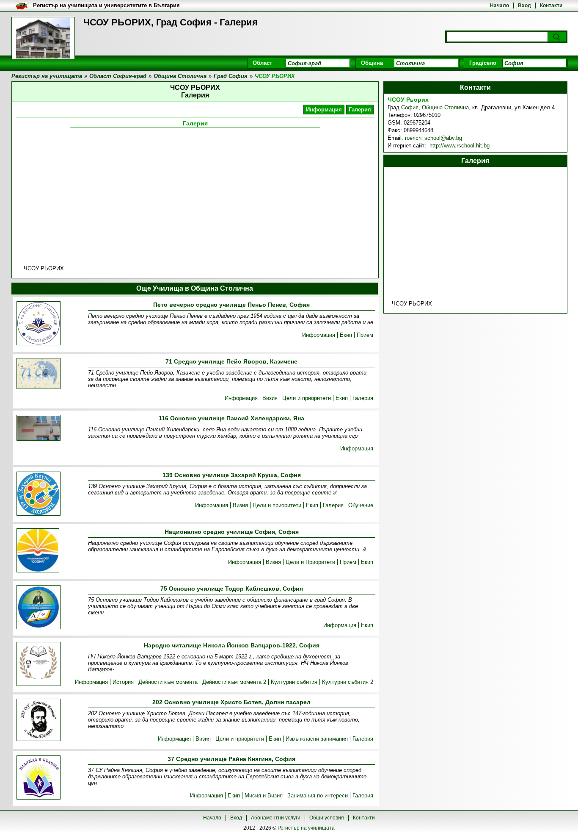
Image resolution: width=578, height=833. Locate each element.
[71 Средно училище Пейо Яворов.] (39, 374)
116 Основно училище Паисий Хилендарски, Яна (231, 418)
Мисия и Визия (264, 795)
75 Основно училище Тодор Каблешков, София (231, 588)
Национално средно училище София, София (232, 531)
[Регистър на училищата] (43, 38)
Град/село (482, 63)
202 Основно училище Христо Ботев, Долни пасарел (231, 702)
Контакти (551, 5)
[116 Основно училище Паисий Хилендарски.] (39, 428)
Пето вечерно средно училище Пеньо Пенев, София (231, 304)
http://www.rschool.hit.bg (459, 145)
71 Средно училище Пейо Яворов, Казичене (231, 361)
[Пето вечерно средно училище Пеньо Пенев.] (39, 324)
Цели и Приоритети (310, 562)
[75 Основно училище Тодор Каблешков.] (39, 607)
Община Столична (445, 107)
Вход (524, 5)
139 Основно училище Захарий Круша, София (231, 475)
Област (262, 63)
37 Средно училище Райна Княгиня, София (231, 758)
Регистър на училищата (306, 828)
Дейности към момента (168, 682)
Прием (365, 335)
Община (372, 63)
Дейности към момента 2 (234, 682)
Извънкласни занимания (317, 739)
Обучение (360, 505)
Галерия (360, 109)
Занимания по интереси (317, 795)
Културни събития (294, 682)
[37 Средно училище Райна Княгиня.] (39, 777)
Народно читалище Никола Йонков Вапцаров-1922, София (231, 645)
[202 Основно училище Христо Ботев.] (39, 720)
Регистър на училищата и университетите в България (106, 5)
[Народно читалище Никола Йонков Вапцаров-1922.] (39, 664)
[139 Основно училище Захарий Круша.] (39, 494)
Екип (346, 335)
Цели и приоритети (306, 398)
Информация (324, 109)
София (409, 107)
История (123, 682)
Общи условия (326, 818)
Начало (499, 5)
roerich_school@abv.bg (433, 138)
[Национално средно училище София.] (38, 551)
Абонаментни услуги (275, 818)
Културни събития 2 (347, 682)
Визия (270, 398)
